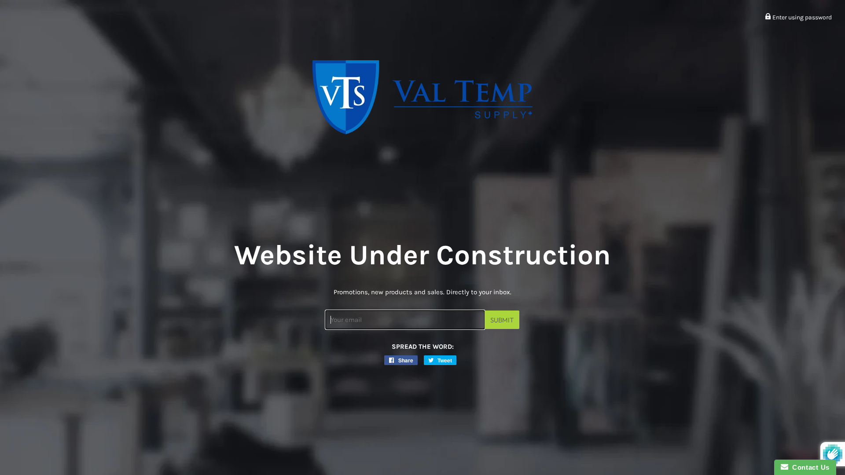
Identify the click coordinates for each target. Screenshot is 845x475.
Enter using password (801, 17)
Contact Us (809, 467)
